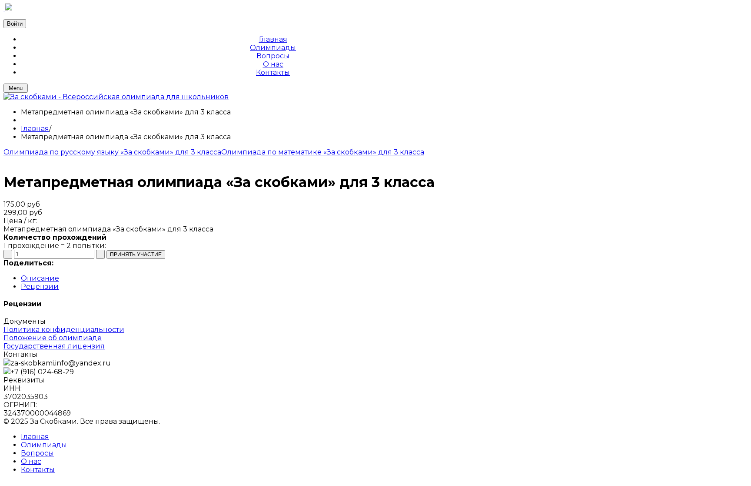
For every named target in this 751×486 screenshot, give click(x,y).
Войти (15, 23)
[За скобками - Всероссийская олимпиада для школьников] (116, 97)
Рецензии (40, 286)
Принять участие (192, 254)
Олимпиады (44, 445)
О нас (31, 461)
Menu (15, 88)
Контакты (38, 470)
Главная (35, 128)
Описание (40, 278)
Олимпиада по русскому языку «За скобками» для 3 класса (112, 152)
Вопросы (37, 453)
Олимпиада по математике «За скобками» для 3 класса (322, 152)
